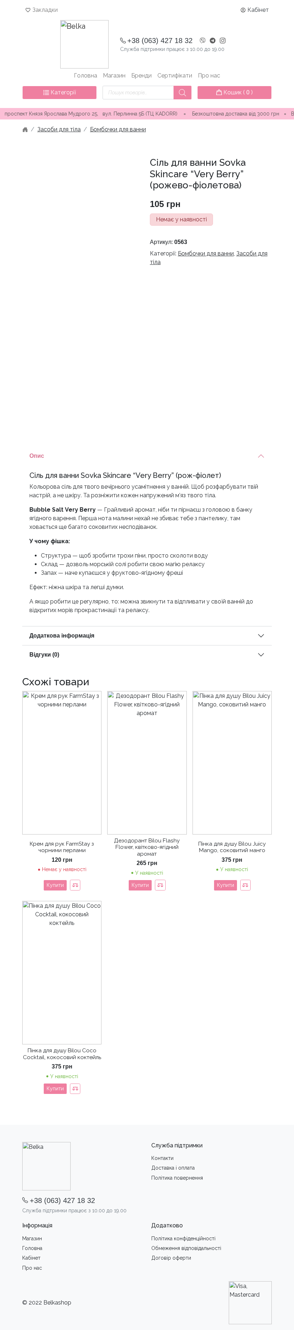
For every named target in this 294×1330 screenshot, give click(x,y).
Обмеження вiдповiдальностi (186, 1248)
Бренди (141, 75)
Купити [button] (140, 885)
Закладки (45, 9)
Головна (85, 75)
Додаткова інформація (61, 636)
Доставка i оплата (173, 1168)
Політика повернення (177, 1178)
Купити (55, 885)
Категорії (62, 92)
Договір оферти (171, 1258)
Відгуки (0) (44, 655)
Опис (36, 456)
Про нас (209, 75)
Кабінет (258, 9)
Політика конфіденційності (183, 1238)
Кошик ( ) (237, 92)
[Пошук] (182, 92)
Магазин (114, 75)
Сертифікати (174, 75)
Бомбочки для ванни (118, 129)
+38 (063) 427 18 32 (160, 40)
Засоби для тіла (59, 129)
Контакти (162, 1158)
